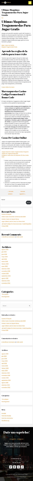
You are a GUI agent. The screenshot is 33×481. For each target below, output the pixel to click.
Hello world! (20, 237)
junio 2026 (4, 254)
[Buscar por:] (16, 306)
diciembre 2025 (6, 269)
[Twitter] (10, 466)
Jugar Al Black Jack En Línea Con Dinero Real (13, 221)
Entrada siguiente (22, 192)
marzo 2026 (5, 261)
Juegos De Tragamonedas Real (10, 153)
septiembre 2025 (6, 276)
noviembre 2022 (6, 283)
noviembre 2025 (6, 271)
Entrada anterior (10, 192)
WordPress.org (5, 420)
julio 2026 (4, 252)
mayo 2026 (5, 257)
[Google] (18, 466)
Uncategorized (5, 296)
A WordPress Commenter (8, 237)
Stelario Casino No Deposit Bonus (10, 219)
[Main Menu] (30, 2)
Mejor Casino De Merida (8, 45)
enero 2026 (5, 266)
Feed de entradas (6, 416)
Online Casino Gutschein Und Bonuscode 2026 (14, 216)
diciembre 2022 (6, 281)
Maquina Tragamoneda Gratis (9, 47)
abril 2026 (4, 259)
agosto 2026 (5, 249)
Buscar (3, 199)
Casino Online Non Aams (8, 87)
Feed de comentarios (7, 418)
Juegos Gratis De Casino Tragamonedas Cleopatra (15, 152)
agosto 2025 (5, 278)
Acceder (4, 413)
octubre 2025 (5, 273)
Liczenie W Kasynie (6, 214)
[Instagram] (14, 466)
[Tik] (22, 466)
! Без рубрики (5, 294)
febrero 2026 (5, 264)
